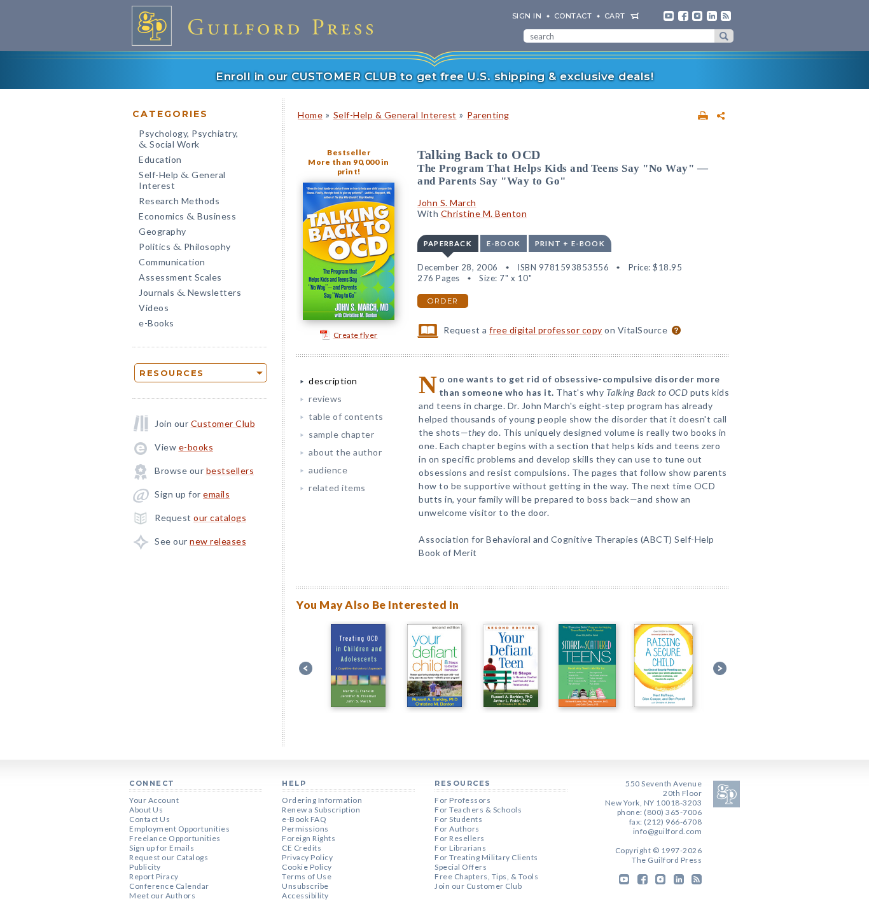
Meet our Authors (162, 895)
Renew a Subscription (321, 809)
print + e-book (570, 243)
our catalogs (219, 517)
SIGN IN (527, 15)
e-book (503, 243)
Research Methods (179, 200)
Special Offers (460, 867)
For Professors (462, 800)
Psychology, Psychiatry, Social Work (189, 140)
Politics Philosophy (185, 247)
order (443, 300)
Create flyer (355, 335)
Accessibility (305, 895)
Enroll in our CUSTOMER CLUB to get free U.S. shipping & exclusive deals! (434, 76)
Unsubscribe (305, 886)
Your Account (154, 800)
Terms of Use (306, 876)
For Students (458, 819)
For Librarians (460, 848)
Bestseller (348, 152)
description (333, 380)
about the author (345, 452)
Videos (154, 307)
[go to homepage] (256, 25)
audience (328, 469)
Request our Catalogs (168, 857)
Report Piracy (154, 876)
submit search (723, 36)
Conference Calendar (169, 886)
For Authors (457, 828)
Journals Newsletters (190, 293)
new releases (218, 541)
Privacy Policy (307, 857)
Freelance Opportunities (175, 838)
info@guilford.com (667, 831)
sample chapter (341, 434)
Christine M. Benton (484, 213)
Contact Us (149, 819)
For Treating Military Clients (486, 857)
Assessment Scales (180, 277)
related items (337, 487)
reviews (325, 398)
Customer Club (223, 423)
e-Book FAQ (304, 819)
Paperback (448, 243)
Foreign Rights (308, 838)
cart (614, 15)
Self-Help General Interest (182, 180)
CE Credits (301, 848)
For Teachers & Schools (478, 809)
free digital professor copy (545, 329)
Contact (573, 15)
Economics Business (187, 217)
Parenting (488, 114)
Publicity (145, 867)
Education (160, 159)
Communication (172, 261)
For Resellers (459, 838)
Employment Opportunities (179, 828)
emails (216, 494)
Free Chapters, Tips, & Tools (486, 876)
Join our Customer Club (478, 886)
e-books (196, 447)
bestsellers (230, 470)
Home (310, 114)
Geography (162, 231)
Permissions (305, 828)
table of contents (346, 416)
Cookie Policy (307, 867)
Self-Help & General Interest (395, 114)
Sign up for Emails (161, 848)
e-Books (156, 322)
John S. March (446, 202)
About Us (146, 809)
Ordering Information (322, 800)
